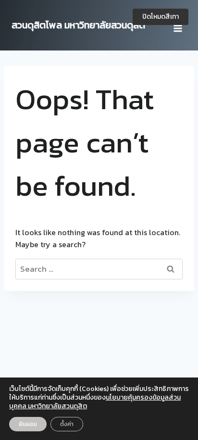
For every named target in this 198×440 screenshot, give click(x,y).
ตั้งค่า (67, 424)
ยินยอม (28, 424)
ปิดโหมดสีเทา (160, 17)
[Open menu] (177, 25)
